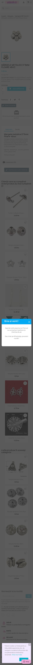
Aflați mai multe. (17, 655)
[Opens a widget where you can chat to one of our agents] (26, 661)
